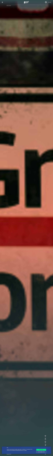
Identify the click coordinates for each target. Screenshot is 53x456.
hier (26, 450)
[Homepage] (26, 2)
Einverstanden (41, 449)
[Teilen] (45, 445)
